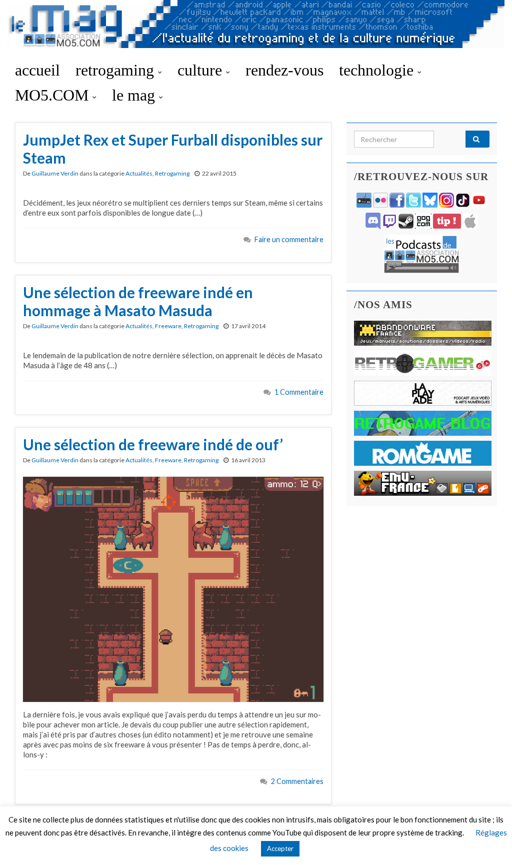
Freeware (168, 326)
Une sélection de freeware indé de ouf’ (153, 444)
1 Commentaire (299, 392)
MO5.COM (53, 95)
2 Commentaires (297, 781)
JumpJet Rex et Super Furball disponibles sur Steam (172, 149)
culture (202, 70)
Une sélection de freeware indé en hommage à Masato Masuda (138, 301)
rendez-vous (285, 70)
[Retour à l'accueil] (256, 29)
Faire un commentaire (289, 239)
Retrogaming (172, 173)
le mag (135, 95)
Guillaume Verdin (55, 173)
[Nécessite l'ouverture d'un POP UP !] (421, 253)
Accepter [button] (280, 848)
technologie (378, 70)
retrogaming (117, 70)
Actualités (139, 173)
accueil (37, 70)
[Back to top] (489, 842)
